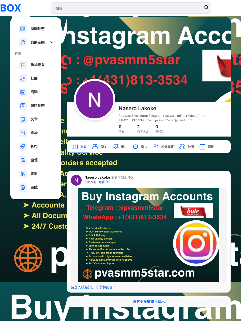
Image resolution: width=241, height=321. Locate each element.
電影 (34, 173)
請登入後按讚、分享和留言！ (93, 287)
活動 (34, 92)
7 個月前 (90, 182)
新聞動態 (38, 28)
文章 (34, 119)
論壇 (34, 160)
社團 (34, 78)
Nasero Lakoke (137, 108)
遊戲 (34, 187)
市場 (34, 132)
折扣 (34, 146)
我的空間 (38, 42)
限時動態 (38, 105)
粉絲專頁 (38, 64)
